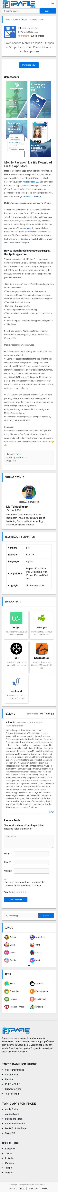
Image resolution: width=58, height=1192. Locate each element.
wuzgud (16, 627)
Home (7, 20)
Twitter (8, 1153)
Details (16, 637)
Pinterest (9, 1163)
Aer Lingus (42, 627)
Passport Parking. (33, 196)
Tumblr (8, 1168)
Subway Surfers (13, 1089)
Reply (51, 812)
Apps (15, 20)
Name (8, 853)
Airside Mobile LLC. (31, 182)
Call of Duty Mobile (14, 1069)
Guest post (33, 1188)
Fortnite (9, 1079)
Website (8, 870)
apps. (29, 228)
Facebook (10, 1148)
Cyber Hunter (11, 1074)
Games (9, 927)
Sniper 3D (10, 1133)
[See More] (29, 965)
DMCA (21, 1188)
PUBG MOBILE (12, 1084)
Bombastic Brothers (15, 1123)
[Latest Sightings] (42, 647)
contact (45, 1188)
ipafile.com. (24, 189)
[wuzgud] (16, 617)
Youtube (9, 1172)
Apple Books (11, 1109)
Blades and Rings (13, 1119)
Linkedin (9, 1158)
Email (7, 862)
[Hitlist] (16, 647)
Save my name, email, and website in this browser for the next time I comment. (25, 884)
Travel (24, 20)
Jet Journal (16, 691)
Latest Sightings (41, 658)
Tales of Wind (12, 1093)
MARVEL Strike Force (15, 1128)
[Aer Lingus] (42, 617)
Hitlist (16, 658)
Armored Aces (12, 1114)
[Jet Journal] (16, 681)
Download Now (29, 65)
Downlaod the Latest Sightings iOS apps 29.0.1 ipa (41, 665)
